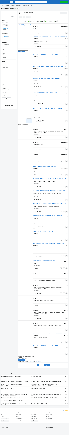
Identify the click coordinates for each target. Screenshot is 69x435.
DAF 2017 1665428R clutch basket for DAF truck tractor (44, 152)
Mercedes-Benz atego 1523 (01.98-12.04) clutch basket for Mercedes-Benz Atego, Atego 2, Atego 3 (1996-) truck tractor (14, 395)
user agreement (38, 52)
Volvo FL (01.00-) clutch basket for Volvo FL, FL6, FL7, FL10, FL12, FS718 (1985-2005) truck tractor (14, 404)
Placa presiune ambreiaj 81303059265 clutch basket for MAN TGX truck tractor (49, 243)
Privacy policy (18, 414)
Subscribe (21, 51)
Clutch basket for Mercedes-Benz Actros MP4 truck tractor (45, 272)
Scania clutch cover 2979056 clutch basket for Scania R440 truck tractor (47, 54)
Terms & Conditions (19, 412)
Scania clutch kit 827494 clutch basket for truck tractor (44, 260)
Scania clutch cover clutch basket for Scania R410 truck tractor (12, 397)
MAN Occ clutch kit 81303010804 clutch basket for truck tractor (46, 231)
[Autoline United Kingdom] (4, 2)
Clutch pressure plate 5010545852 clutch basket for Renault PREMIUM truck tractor (50, 108)
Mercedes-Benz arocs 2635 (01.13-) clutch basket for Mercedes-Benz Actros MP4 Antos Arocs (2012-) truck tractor (14, 388)
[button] (64, 33)
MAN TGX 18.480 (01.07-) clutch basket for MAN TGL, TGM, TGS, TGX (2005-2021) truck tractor (14, 385)
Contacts (2, 416)
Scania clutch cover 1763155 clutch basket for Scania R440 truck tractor (47, 345)
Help (1, 414)
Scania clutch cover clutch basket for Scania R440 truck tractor (12, 400)
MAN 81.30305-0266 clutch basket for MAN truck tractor (44, 166)
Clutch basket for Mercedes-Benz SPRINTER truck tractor (11, 376)
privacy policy (32, 52)
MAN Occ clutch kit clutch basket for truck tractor (9, 378)
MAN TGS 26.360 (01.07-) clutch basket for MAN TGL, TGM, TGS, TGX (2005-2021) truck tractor (14, 382)
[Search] (16, 2)
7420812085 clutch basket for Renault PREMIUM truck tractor (45, 92)
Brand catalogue (19, 420)
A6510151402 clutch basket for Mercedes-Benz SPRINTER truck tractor (47, 215)
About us (2, 412)
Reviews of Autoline (19, 418)
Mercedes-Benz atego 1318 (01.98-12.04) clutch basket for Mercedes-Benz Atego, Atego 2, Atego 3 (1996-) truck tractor (14, 391)
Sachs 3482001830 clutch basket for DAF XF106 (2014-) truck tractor (47, 78)
